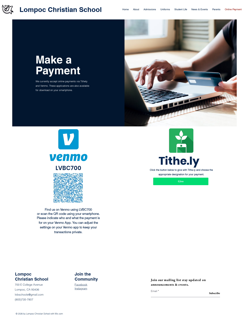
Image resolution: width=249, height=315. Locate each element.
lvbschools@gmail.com (29, 294)
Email (154, 291)
